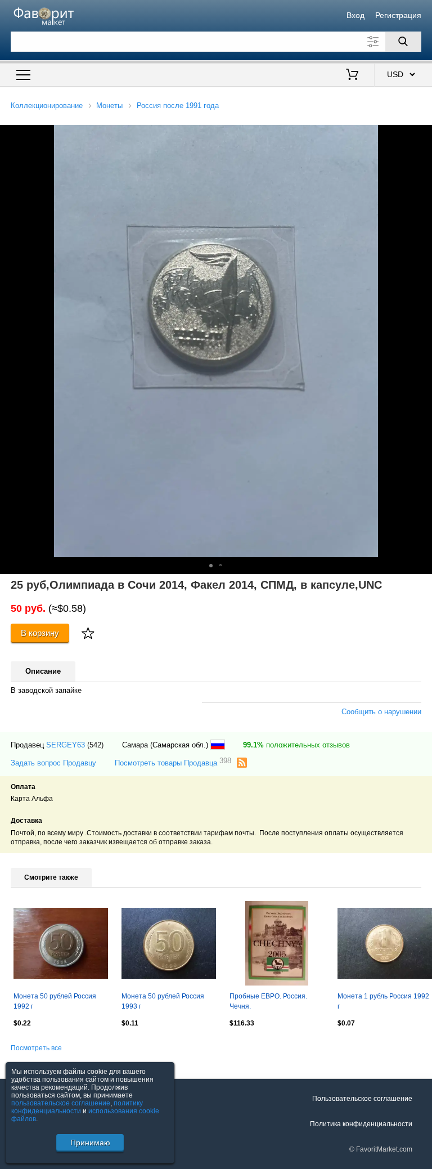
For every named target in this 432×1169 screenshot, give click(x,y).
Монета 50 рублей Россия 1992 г (55, 1001)
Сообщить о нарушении (381, 711)
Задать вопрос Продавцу (53, 763)
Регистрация (398, 15)
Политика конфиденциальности (361, 1124)
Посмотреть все (36, 1048)
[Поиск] (403, 42)
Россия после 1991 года (178, 105)
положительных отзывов (296, 745)
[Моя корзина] (352, 75)
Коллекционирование (47, 105)
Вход (355, 15)
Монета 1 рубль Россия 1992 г (383, 1001)
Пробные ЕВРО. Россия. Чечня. (268, 1001)
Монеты (109, 105)
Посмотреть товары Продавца (173, 762)
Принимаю (90, 1142)
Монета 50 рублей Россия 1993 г (163, 1001)
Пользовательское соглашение (362, 1099)
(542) (95, 745)
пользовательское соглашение (60, 1103)
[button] (422, 135)
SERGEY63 (65, 745)
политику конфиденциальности (77, 1107)
